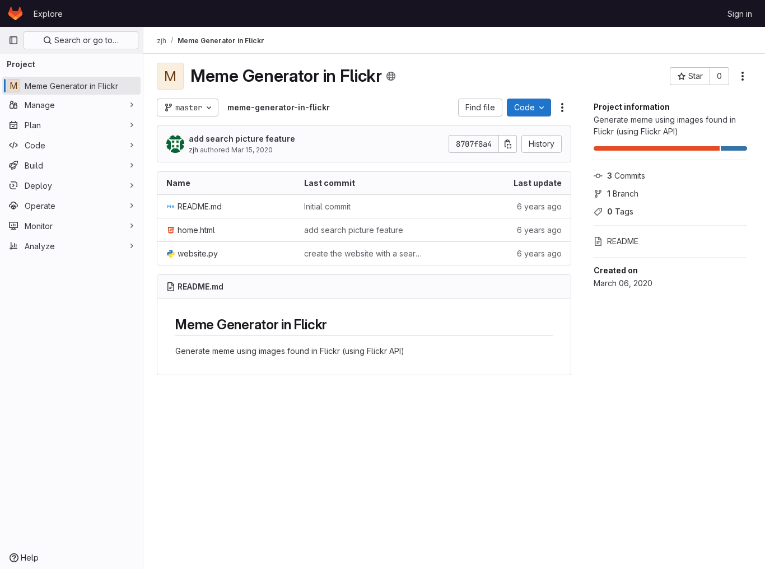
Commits (626, 175)
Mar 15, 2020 (252, 150)
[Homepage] (15, 13)
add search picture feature (242, 138)
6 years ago (539, 206)
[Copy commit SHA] (508, 144)
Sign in (739, 13)
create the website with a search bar (364, 253)
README (622, 241)
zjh (193, 150)
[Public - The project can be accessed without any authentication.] (390, 76)
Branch (622, 193)
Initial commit (327, 206)
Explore (48, 13)
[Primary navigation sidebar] (13, 40)
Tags (620, 211)
